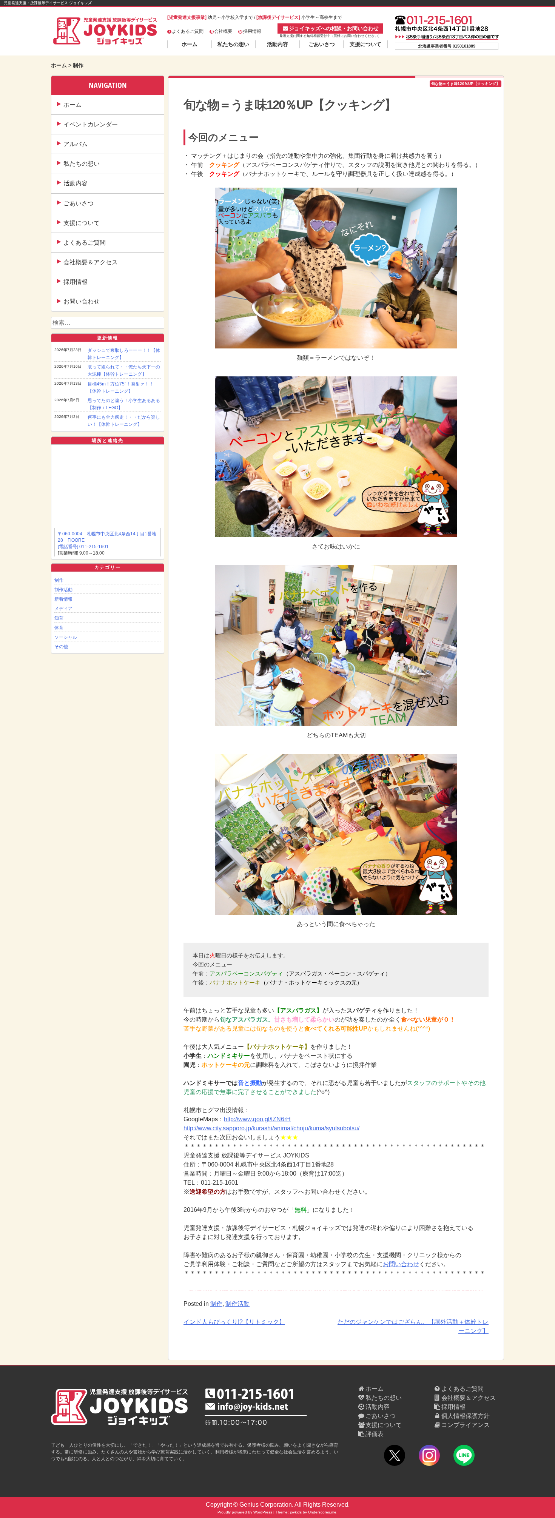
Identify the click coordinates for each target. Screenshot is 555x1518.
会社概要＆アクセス (90, 262)
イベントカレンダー (90, 124)
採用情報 (252, 31)
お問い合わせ (81, 301)
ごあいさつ (321, 44)
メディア (63, 608)
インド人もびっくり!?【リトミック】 (234, 1322)
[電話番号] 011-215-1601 (83, 546)
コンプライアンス (465, 1425)
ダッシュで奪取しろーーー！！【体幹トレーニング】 (124, 354)
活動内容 (277, 44)
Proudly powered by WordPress (244, 1512)
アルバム (75, 144)
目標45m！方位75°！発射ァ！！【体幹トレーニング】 (121, 387)
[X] (394, 1457)
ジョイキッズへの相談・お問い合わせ (334, 28)
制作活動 (63, 589)
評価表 (374, 1434)
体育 (58, 627)
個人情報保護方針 (465, 1416)
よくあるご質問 (188, 31)
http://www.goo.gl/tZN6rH (257, 1119)
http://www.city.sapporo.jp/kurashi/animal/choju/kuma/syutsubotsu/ (271, 1128)
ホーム (189, 44)
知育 (58, 618)
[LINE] (464, 1457)
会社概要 (223, 31)
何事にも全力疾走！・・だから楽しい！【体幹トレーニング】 (124, 421)
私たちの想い (233, 44)
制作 (58, 580)
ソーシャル (65, 637)
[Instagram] (429, 1457)
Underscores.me (322, 1512)
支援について (365, 44)
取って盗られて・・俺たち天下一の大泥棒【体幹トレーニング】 (124, 370)
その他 (61, 646)
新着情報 (63, 599)
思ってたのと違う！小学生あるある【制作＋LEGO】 (124, 404)
